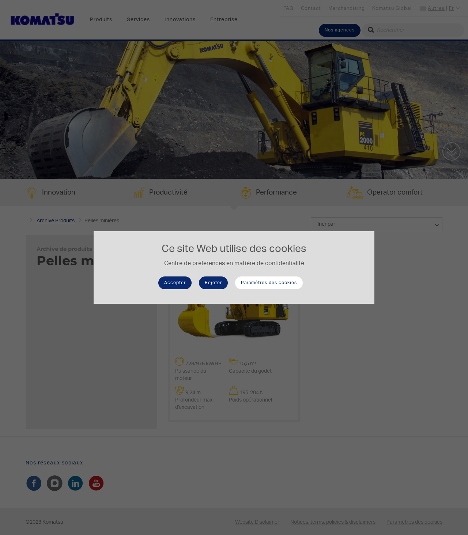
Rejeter (213, 282)
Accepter (175, 282)
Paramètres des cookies (269, 282)
